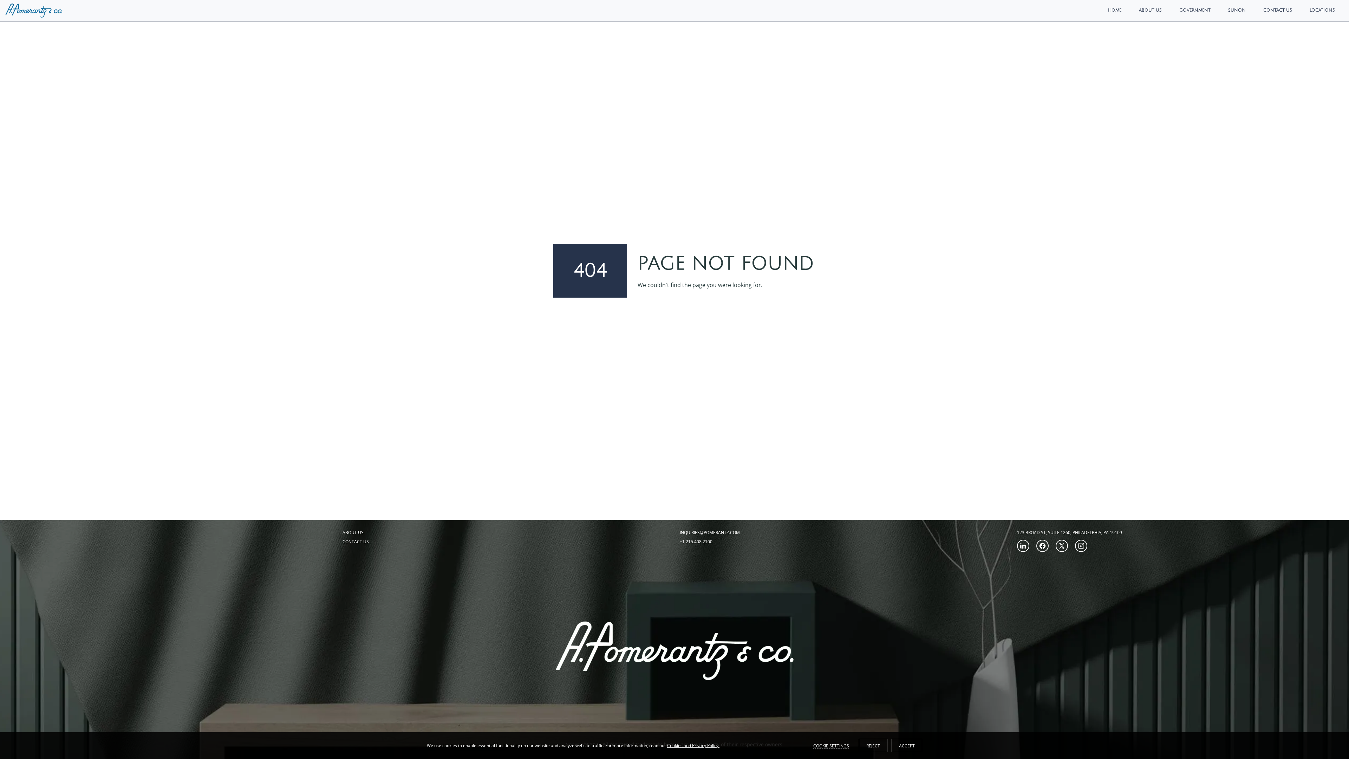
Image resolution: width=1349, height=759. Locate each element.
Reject (873, 746)
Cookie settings (831, 745)
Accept (907, 746)
